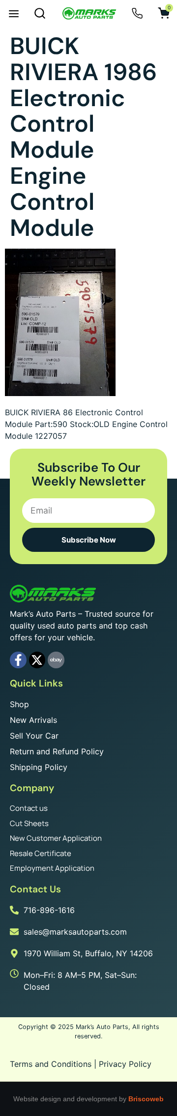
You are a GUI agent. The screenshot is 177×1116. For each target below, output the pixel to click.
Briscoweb (146, 1099)
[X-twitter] (37, 660)
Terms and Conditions (50, 1064)
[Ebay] (56, 660)
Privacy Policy (125, 1064)
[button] (14, 15)
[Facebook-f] (18, 660)
